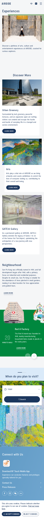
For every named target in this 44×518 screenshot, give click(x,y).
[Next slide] (34, 356)
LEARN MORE (9, 131)
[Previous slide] (27, 356)
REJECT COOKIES (30, 514)
